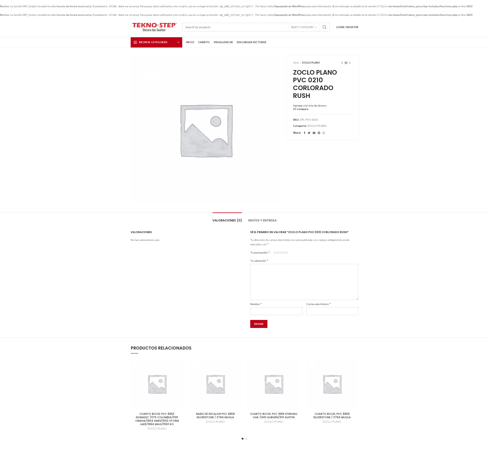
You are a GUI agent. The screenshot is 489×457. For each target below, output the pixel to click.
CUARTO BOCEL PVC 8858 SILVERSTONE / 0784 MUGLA (332, 415)
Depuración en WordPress (290, 6)
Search (324, 27)
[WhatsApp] (323, 132)
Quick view (180, 363)
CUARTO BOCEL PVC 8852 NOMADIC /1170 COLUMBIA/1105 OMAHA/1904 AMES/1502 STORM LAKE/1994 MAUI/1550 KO (157, 419)
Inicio (296, 62)
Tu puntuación (260, 252)
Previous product (342, 63)
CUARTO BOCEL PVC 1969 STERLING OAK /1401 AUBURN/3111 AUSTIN (273, 415)
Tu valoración (259, 260)
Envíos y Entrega (262, 220)
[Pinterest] (319, 132)
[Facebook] (305, 132)
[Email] (314, 132)
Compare (302, 109)
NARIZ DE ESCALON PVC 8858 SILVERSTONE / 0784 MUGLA (215, 415)
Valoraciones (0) (227, 220)
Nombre (256, 304)
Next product (350, 63)
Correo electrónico (318, 304)
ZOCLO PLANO (311, 62)
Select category (302, 27)
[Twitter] (309, 132)
